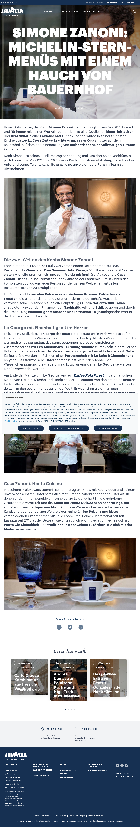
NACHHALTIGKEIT (42, 770)
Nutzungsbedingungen (97, 770)
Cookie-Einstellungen (77, 816)
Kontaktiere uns (66, 777)
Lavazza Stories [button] (68, 12)
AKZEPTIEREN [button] (30, 428)
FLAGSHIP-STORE (88, 729)
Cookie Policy (11, 421)
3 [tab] (71, 709)
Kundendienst (54, 729)
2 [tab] (68, 709)
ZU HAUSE (112, 3)
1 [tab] (66, 709)
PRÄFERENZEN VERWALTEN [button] (69, 428)
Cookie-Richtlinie (59, 816)
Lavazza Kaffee (11, 770)
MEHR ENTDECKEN (30, 690)
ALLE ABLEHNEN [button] (108, 428)
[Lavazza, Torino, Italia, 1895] (12, 11)
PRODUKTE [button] (49, 12)
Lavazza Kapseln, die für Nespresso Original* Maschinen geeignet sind (14, 784)
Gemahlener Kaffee (12, 777)
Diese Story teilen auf (70, 619)
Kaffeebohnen (10, 774)
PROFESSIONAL (129, 3)
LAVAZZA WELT (9, 3)
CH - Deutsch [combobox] (122, 776)
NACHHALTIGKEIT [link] (92, 12)
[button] (134, 12)
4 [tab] (74, 709)
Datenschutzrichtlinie (42, 816)
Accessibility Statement (97, 816)
